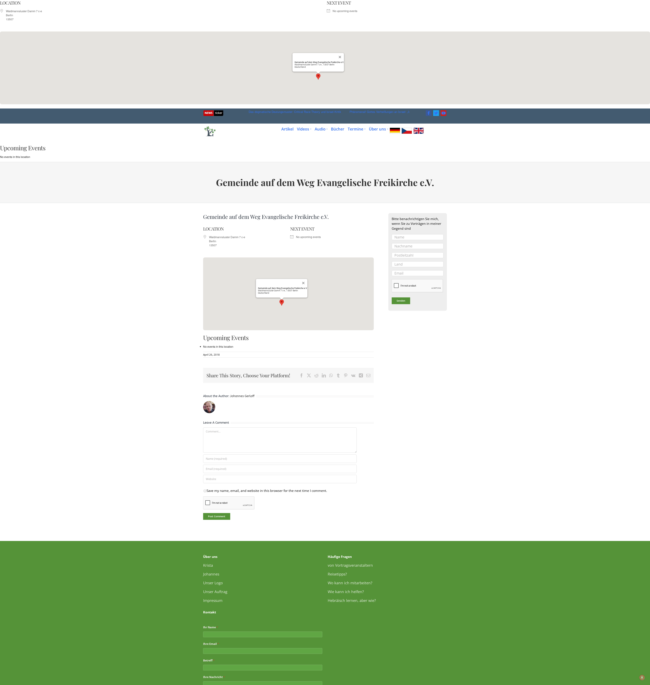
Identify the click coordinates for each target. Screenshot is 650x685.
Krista (208, 565)
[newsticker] (213, 112)
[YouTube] (443, 113)
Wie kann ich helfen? (346, 591)
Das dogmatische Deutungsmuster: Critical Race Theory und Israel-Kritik (279, 112)
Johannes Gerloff (242, 396)
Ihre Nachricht (214, 677)
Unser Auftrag (215, 591)
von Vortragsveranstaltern (350, 565)
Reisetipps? (337, 574)
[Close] (340, 57)
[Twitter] (436, 113)
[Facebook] (428, 113)
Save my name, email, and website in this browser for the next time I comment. (267, 490)
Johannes (211, 574)
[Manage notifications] (642, 677)
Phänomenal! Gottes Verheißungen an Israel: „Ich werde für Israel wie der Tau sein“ (386, 112)
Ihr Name (210, 627)
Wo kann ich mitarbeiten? (350, 582)
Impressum (212, 600)
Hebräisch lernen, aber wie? (352, 600)
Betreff (209, 660)
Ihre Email (211, 644)
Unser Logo (213, 582)
